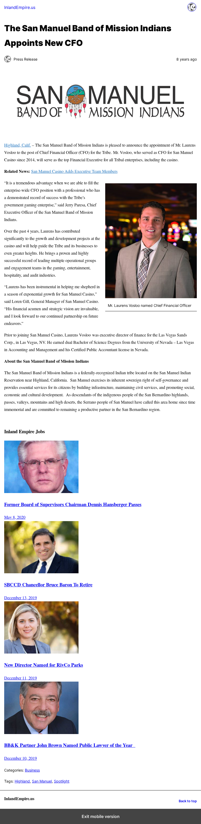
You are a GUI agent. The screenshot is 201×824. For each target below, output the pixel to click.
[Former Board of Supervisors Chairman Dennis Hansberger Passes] (41, 491)
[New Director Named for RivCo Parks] (41, 652)
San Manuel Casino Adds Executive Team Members (74, 171)
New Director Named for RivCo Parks (43, 664)
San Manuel (42, 781)
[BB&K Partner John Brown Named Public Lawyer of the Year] (41, 732)
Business (32, 770)
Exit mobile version (101, 816)
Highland (22, 781)
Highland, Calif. (17, 145)
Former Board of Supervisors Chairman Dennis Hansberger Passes (72, 504)
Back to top (188, 801)
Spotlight (61, 781)
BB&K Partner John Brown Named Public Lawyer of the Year (69, 744)
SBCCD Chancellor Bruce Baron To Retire (48, 584)
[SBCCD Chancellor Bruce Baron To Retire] (41, 571)
